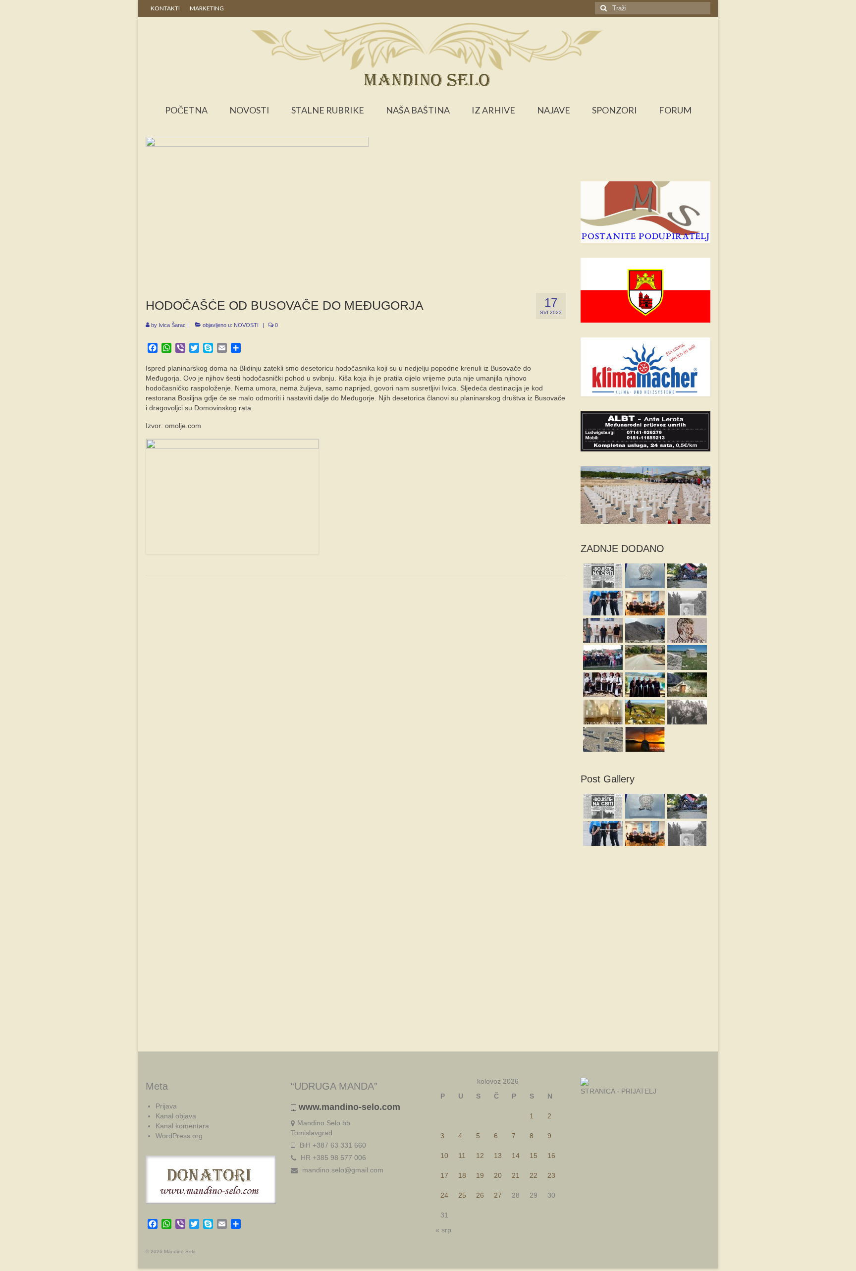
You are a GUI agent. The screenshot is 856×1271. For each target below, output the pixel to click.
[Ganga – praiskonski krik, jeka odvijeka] (602, 684)
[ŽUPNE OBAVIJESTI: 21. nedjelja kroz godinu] (602, 712)
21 (516, 1175)
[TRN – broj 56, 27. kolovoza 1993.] (602, 575)
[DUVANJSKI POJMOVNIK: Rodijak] (686, 630)
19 (480, 1175)
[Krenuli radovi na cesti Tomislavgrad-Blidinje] (644, 657)
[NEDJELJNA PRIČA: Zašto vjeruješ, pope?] (644, 739)
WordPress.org (179, 1136)
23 (551, 1175)
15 (533, 1156)
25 (462, 1195)
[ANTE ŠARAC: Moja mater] (602, 739)
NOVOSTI (246, 325)
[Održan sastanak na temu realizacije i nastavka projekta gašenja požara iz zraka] (602, 630)
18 (462, 1175)
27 (498, 1195)
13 (498, 1156)
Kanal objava (176, 1116)
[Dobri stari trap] (686, 684)
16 (551, 1156)
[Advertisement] (646, 161)
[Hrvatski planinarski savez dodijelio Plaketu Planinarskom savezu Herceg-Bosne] (644, 575)
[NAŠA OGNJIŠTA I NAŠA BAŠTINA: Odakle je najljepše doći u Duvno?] (644, 712)
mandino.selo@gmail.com (341, 1170)
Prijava (166, 1106)
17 (444, 1175)
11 (462, 1156)
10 (444, 1156)
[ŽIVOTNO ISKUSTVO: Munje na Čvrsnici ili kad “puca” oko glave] (644, 630)
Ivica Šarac (172, 325)
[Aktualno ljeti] (602, 657)
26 (480, 1195)
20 (498, 1175)
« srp (443, 1230)
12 (480, 1156)
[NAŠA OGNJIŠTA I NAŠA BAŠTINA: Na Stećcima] (686, 657)
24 (444, 1195)
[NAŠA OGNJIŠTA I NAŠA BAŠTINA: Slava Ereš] (686, 603)
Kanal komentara (182, 1126)
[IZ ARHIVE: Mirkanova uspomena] (686, 712)
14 (516, 1156)
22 (533, 1175)
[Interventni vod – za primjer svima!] (686, 575)
